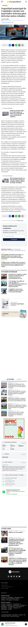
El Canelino (10, 607)
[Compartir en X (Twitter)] (13, 45)
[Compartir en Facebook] (10, 45)
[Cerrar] (26, 624)
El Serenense (9, 604)
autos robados (16, 249)
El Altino (17, 598)
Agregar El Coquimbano (7, 22)
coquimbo (11, 250)
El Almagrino (3, 597)
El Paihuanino (9, 605)
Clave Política (15, 614)
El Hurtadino (22, 605)
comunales (4, 250)
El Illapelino (16, 607)
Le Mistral (21, 614)
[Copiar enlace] (22, 45)
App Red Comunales (14, 616)
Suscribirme (14, 239)
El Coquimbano (16, 604)
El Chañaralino (10, 597)
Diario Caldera (17, 597)
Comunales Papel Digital (6, 614)
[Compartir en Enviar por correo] (19, 45)
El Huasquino (9, 599)
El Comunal (3, 604)
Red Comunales (5, 19)
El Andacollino (16, 605)
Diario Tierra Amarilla (10, 598)
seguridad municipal (20, 250)
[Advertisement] (14, 332)
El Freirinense (16, 599)
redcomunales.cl (4, 585)
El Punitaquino (19, 606)
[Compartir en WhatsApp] (16, 45)
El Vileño (10, 609)
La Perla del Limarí (11, 606)
